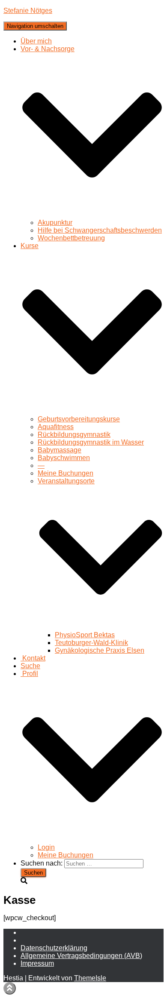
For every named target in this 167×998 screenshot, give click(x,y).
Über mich (36, 41)
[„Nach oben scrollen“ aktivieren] (9, 988)
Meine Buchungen (65, 473)
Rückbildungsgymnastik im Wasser (91, 442)
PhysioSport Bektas (85, 635)
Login (46, 847)
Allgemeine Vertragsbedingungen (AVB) (81, 955)
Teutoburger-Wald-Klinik (91, 642)
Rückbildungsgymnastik (74, 434)
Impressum (37, 963)
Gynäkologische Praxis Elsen (99, 650)
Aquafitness (56, 426)
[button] (92, 214)
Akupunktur (55, 222)
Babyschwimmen (64, 457)
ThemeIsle (90, 978)
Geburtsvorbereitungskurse (79, 419)
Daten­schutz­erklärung (54, 948)
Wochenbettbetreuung (71, 238)
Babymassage (59, 450)
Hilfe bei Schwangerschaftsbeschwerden (100, 230)
